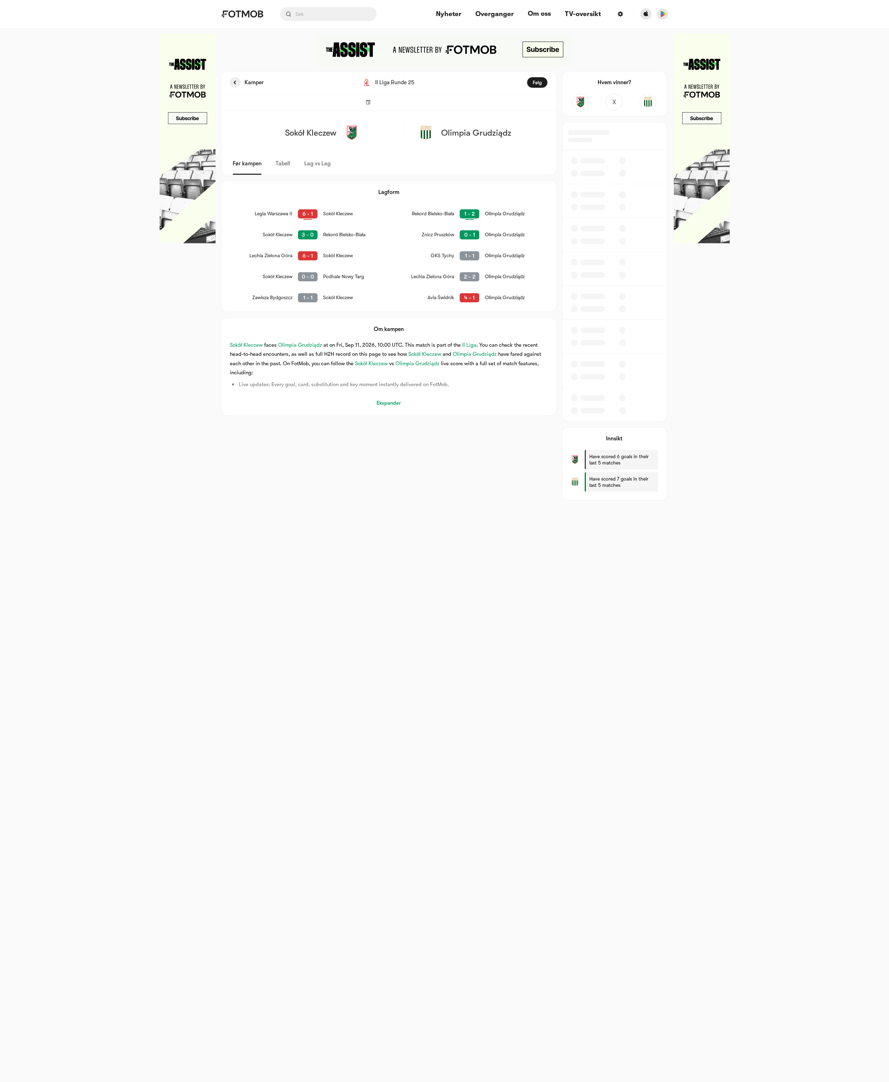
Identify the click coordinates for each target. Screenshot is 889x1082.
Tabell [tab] (283, 163)
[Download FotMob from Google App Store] (662, 14)
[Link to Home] (242, 13)
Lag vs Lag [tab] (317, 163)
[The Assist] (188, 138)
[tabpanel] (444, 285)
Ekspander (389, 403)
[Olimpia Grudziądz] (648, 102)
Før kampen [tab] (247, 163)
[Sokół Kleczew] (580, 102)
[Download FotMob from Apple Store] (645, 14)
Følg (537, 82)
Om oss (539, 13)
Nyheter (448, 14)
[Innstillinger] (620, 14)
